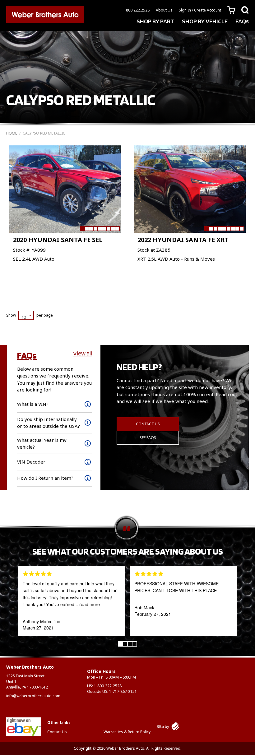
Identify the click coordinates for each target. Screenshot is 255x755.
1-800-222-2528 (108, 686)
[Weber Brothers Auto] (45, 15)
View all (82, 353)
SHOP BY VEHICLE (205, 21)
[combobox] (26, 315)
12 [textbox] (23, 317)
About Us (164, 10)
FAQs (242, 21)
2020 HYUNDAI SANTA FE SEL (58, 240)
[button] (82, 229)
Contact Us (148, 424)
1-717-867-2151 (123, 691)
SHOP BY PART (155, 21)
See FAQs (148, 437)
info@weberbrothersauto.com (33, 695)
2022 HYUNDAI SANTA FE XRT (183, 240)
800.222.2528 (138, 10)
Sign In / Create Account (200, 10)
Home (11, 133)
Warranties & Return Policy (127, 731)
